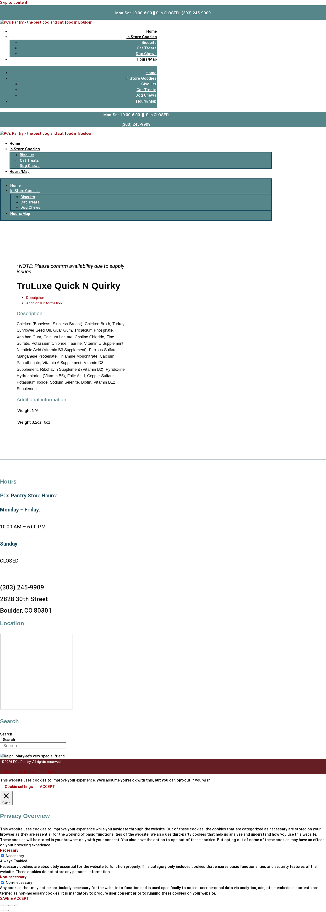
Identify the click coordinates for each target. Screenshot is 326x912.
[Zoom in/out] (2, 905)
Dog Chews (146, 53)
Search (6, 734)
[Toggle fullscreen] (7, 905)
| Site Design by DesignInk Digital (29, 771)
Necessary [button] (9, 850)
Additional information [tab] (44, 303)
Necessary (15, 856)
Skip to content (13, 2)
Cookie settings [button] (19, 786)
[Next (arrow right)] (7, 910)
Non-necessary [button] (13, 877)
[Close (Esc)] (16, 905)
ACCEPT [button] (47, 786)
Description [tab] (35, 298)
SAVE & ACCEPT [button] (14, 898)
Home (151, 31)
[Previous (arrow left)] (2, 910)
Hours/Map (147, 59)
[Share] (11, 905)
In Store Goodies (141, 37)
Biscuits (149, 42)
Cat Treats (147, 48)
